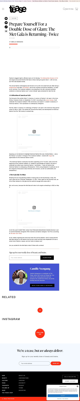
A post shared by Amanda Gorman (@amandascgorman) (34, 227)
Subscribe (47, 257)
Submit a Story (70, 381)
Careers (22, 380)
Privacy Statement (65, 398)
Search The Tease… (69, 9)
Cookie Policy (59, 398)
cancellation (25, 87)
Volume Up (5, 388)
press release (49, 100)
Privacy (21, 385)
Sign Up (56, 363)
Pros (3, 383)
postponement (13, 87)
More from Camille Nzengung (42, 285)
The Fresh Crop (7, 392)
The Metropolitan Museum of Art (49, 78)
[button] (77, 386)
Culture (14, 18)
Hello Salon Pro (70, 376)
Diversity (22, 383)
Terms (21, 388)
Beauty (4, 378)
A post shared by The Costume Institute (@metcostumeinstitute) (34, 151)
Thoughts (5, 385)
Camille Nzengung (17, 42)
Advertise (22, 390)
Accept (63, 395)
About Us (22, 375)
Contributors (24, 378)
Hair (3, 375)
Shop (3, 390)
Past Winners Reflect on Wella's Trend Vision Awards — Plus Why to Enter (50, 1)
